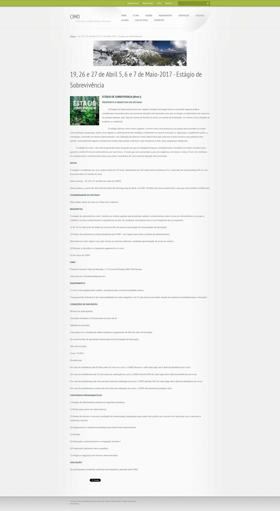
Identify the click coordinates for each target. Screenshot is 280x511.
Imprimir (168, 3)
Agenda (148, 15)
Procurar (207, 3)
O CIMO (136, 15)
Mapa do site (147, 3)
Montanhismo (165, 15)
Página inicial (132, 3)
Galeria (125, 20)
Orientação (183, 15)
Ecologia (200, 15)
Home (123, 15)
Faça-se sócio (141, 20)
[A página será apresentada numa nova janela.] (84, 110)
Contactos (159, 20)
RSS (159, 3)
